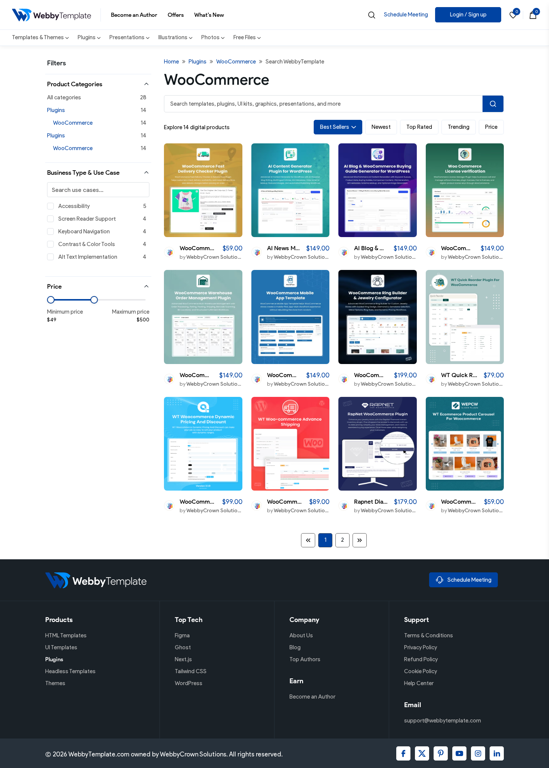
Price (491, 127)
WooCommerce (73, 122)
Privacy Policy (420, 647)
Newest (381, 127)
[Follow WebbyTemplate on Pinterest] (441, 753)
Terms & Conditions (428, 635)
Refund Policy (421, 659)
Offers (176, 15)
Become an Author (134, 15)
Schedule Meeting (406, 14)
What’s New (209, 15)
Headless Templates (70, 671)
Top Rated (419, 127)
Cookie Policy (420, 671)
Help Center (419, 683)
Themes (55, 683)
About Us (301, 635)
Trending (458, 127)
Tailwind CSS (191, 671)
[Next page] (360, 540)
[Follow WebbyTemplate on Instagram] (478, 753)
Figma (182, 635)
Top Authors (304, 659)
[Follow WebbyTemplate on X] (422, 753)
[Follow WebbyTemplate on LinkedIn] (497, 753)
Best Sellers (334, 127)
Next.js (183, 659)
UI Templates (61, 647)
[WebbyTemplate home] (234, 580)
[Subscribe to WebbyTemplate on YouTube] (459, 753)
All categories (64, 97)
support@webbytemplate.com (442, 720)
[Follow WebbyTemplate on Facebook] (403, 753)
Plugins (56, 110)
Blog (295, 647)
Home (171, 61)
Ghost (183, 647)
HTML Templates (66, 635)
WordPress (188, 683)
